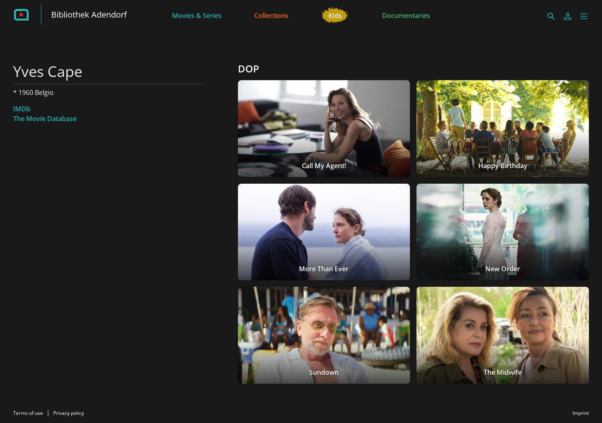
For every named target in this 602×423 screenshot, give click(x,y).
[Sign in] (567, 16)
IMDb (21, 108)
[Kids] (335, 14)
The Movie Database (45, 118)
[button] (584, 16)
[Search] (551, 16)
